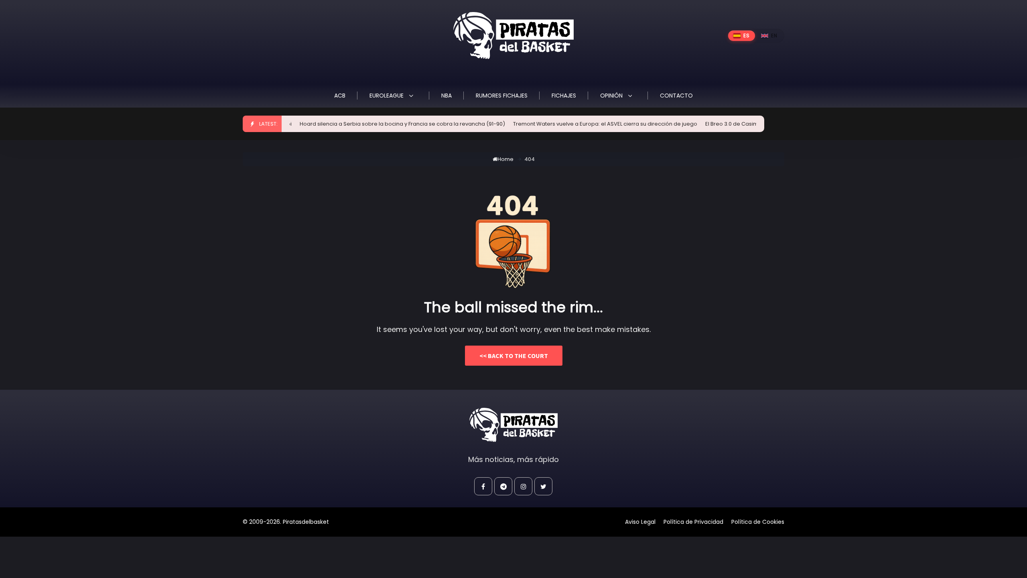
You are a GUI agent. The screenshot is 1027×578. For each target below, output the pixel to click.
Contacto (676, 96)
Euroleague (387, 96)
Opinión (612, 96)
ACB (339, 96)
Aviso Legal (640, 522)
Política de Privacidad (693, 522)
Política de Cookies (757, 522)
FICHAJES (564, 96)
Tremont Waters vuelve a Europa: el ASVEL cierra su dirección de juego (592, 124)
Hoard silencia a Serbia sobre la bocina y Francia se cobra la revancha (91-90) (389, 124)
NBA (446, 96)
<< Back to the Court (513, 356)
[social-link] (483, 486)
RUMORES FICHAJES (502, 96)
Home (505, 159)
